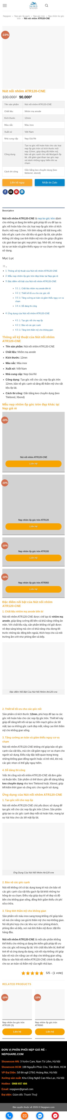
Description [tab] (8, 210)
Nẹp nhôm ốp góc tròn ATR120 (33, 520)
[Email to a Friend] (10, 192)
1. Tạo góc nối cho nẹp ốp (31, 320)
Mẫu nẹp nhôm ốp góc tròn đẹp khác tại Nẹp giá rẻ (33, 276)
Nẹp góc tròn (39, 16)
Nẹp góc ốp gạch (22, 16)
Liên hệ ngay (17, 182)
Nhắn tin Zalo (49, 182)
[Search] (46, 5)
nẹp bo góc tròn (46, 218)
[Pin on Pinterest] (16, 192)
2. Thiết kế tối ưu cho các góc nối (34, 293)
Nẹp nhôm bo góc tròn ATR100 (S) (13, 1023)
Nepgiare (7, 16)
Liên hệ (34, 464)
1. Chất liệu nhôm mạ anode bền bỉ (35, 288)
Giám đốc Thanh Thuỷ (25, 1094)
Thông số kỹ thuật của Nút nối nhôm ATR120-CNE (32, 271)
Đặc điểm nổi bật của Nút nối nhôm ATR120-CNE (32, 281)
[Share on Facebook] (5, 192)
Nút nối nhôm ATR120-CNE (33, 457)
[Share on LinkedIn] (22, 192)
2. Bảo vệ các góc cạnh (30, 325)
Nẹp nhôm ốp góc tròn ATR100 (33, 551)
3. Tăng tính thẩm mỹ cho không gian (36, 330)
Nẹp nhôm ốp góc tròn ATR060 (33, 582)
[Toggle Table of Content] (4, 266)
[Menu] (4, 5)
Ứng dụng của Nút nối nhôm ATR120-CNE (29, 313)
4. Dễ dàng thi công (28, 306)
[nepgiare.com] (33, 5)
